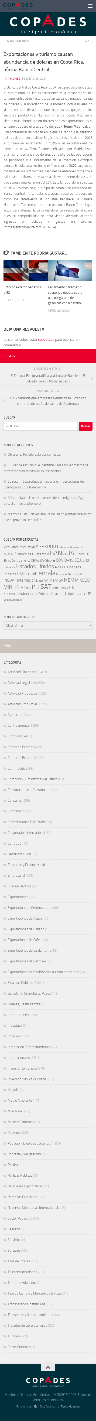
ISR (41, 580)
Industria (14, 1025)
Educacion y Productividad (26, 865)
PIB (36, 587)
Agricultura (15, 715)
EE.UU (80, 560)
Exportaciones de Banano (26, 929)
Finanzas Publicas (20, 983)
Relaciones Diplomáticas (25, 1186)
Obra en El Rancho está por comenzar (35, 454)
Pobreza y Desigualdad (24, 1154)
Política (13, 1165)
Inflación (78, 574)
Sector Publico (18, 1218)
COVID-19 (65, 560)
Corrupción (15, 843)
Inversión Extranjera (22, 1068)
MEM (69, 580)
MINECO (82, 580)
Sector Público (60, 588)
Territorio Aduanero (22, 1283)
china (44, 560)
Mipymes (14, 1133)
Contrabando (17, 811)
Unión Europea (11, 599)
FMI (20, 573)
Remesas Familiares (22, 1197)
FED (63, 567)
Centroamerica (16, 41)
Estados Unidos (35, 566)
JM (50, 581)
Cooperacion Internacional (26, 833)
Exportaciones (18, 897)
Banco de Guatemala (33, 554)
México (26, 587)
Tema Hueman (70, 1406)
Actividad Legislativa (22, 683)
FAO (57, 567)
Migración (15, 1111)
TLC (83, 594)
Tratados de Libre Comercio (27, 1325)
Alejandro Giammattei (70, 547)
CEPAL (35, 560)
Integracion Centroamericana (28, 1047)
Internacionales (19, 1058)
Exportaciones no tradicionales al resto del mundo (43, 972)
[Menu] (90, 6)
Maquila (13, 1090)
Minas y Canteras (20, 1122)
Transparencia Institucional (27, 1304)
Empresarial (16, 875)
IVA (46, 581)
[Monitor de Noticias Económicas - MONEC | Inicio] (22, 6)
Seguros (14, 1229)
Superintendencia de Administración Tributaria (42, 593)
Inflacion (14, 1036)
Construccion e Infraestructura (29, 790)
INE (71, 574)
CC (9, 560)
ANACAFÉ (9, 554)
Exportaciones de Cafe (24, 940)
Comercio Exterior (21, 747)
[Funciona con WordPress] (35, 1406)
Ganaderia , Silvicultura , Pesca (29, 993)
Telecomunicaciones (22, 1272)
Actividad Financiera (22, 672)
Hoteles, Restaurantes (24, 1004)
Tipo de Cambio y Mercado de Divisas (34, 1293)
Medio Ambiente (20, 1100)
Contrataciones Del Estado (27, 822)
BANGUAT (64, 553)
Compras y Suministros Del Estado (33, 779)
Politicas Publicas (20, 1175)
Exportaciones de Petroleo (27, 961)
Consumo (15, 800)
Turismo (14, 1336)
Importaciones (18, 1015)
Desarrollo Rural (19, 854)
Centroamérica (21, 560)
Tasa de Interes (19, 1261)
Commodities (17, 768)
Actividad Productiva (19, 547)
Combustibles (18, 736)
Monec (15, 78)
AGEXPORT (47, 546)
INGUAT (9, 580)
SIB (71, 587)
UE (88, 593)
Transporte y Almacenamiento (29, 1315)
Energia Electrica (19, 886)
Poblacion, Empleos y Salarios (29, 1143)
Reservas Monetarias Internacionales (34, 1208)
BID (86, 554)
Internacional (27, 580)
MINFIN (11, 587)
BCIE (81, 554)
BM (5, 560)
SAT (45, 586)
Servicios (14, 1240)
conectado (46, 339)
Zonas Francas (18, 1347)
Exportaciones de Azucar (25, 918)
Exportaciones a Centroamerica (30, 908)
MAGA (58, 580)
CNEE (52, 560)
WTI (22, 599)
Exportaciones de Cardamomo (29, 950)
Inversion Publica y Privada (27, 1079)
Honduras (61, 574)
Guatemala (40, 573)
